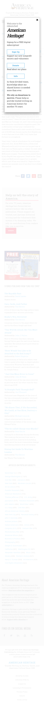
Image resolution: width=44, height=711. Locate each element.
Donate (15, 65)
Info (16, 76)
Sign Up (15, 52)
